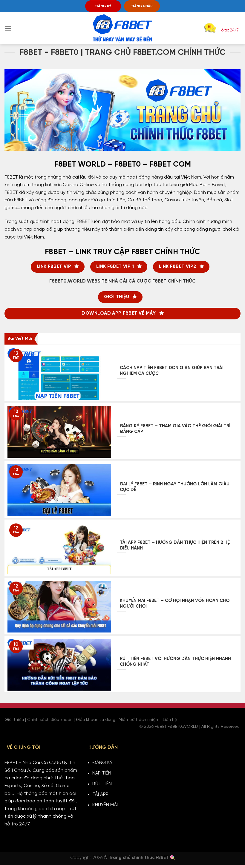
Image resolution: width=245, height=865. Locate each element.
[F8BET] (122, 28)
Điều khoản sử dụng (95, 720)
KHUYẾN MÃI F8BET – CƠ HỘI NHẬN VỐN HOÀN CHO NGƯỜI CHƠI (174, 603)
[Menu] (8, 28)
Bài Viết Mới (19, 338)
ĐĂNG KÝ (103, 6)
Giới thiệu (14, 720)
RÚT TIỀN (102, 783)
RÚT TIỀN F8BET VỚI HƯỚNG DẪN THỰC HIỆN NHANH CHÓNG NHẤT (175, 661)
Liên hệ (170, 720)
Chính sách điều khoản (50, 720)
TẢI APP (100, 794)
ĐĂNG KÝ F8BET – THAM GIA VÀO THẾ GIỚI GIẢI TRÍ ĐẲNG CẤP (175, 429)
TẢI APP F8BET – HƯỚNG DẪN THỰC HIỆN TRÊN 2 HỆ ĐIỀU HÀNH (175, 545)
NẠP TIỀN (101, 773)
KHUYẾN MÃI (105, 804)
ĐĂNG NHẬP (142, 6)
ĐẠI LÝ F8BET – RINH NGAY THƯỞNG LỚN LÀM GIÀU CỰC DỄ (174, 487)
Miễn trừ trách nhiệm (139, 720)
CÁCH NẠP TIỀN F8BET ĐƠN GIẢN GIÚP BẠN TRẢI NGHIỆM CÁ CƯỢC (171, 371)
